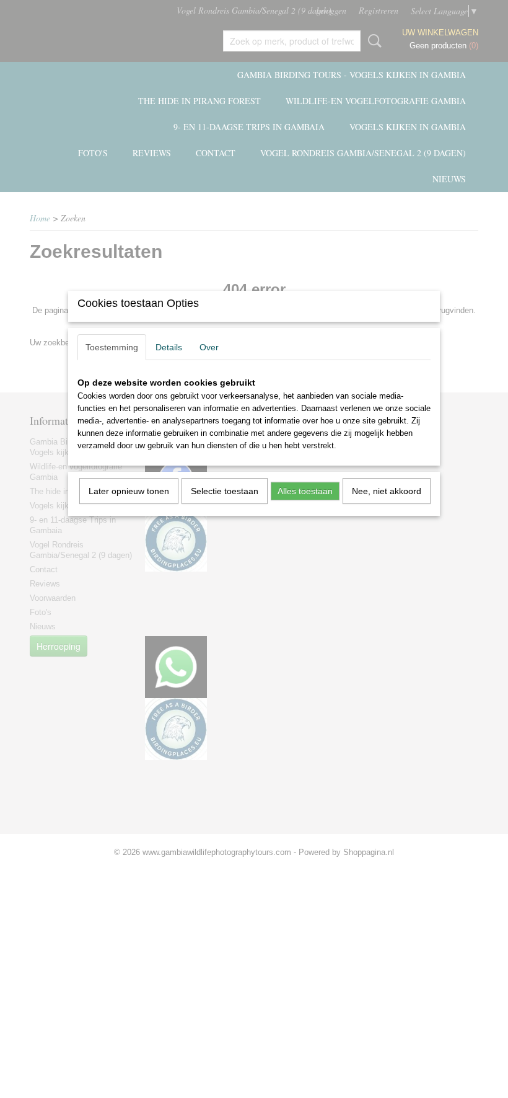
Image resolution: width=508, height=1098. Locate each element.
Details (168, 347)
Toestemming (111, 347)
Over (209, 347)
